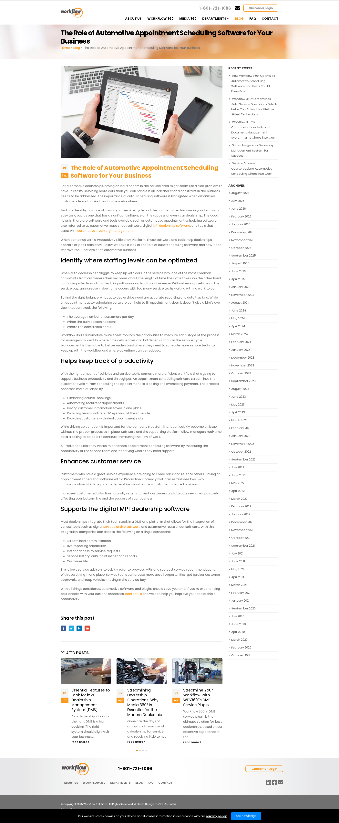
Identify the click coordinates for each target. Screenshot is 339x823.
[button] (137, 750)
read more (79, 742)
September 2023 (243, 381)
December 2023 (242, 357)
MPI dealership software (171, 225)
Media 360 (188, 18)
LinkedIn (79, 628)
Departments (214, 18)
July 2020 (237, 616)
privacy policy (216, 816)
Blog (239, 18)
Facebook (63, 628)
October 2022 (241, 451)
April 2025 (238, 279)
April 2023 (238, 412)
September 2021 (243, 545)
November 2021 (242, 530)
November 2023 (242, 365)
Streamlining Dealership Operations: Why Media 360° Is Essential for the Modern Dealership (88, 702)
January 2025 (241, 287)
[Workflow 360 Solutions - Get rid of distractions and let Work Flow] (72, 12)
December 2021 (242, 522)
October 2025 (241, 248)
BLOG (139, 783)
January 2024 (241, 350)
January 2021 (240, 600)
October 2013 (240, 655)
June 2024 (238, 310)
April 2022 (238, 491)
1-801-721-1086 (215, 8)
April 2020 (238, 632)
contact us (133, 594)
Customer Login (261, 8)
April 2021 (237, 577)
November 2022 (242, 444)
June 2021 (238, 561)
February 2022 (241, 506)
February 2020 (241, 647)
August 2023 (240, 389)
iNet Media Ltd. (167, 804)
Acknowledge (246, 816)
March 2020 (239, 640)
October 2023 (241, 373)
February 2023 (241, 428)
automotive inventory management (105, 230)
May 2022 (237, 483)
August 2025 (240, 263)
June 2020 (238, 624)
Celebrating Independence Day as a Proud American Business (202, 698)
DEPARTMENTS (120, 783)
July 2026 (237, 201)
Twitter (71, 628)
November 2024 (242, 295)
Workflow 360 (160, 18)
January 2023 (240, 436)
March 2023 (239, 420)
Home (65, 48)
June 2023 (238, 397)
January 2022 (240, 514)
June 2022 (238, 475)
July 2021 (237, 553)
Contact (270, 18)
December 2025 (242, 232)
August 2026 (240, 193)
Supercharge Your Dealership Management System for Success (252, 150)
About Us (133, 18)
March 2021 (239, 585)
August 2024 (240, 303)
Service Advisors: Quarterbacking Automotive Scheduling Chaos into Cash (251, 168)
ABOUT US (71, 783)
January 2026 (240, 224)
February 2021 (240, 593)
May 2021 (237, 569)
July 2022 (237, 467)
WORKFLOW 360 (94, 783)
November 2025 (242, 240)
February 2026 (241, 216)
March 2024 (239, 334)
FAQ (252, 18)
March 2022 (239, 499)
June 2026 (238, 208)
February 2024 (241, 342)
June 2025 (238, 271)
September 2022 (243, 459)
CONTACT (165, 783)
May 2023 (238, 404)
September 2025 (243, 255)
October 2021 (240, 538)
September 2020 (243, 608)
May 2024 (238, 318)
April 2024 (238, 326)
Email (87, 628)
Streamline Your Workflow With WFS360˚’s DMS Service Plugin (142, 698)
